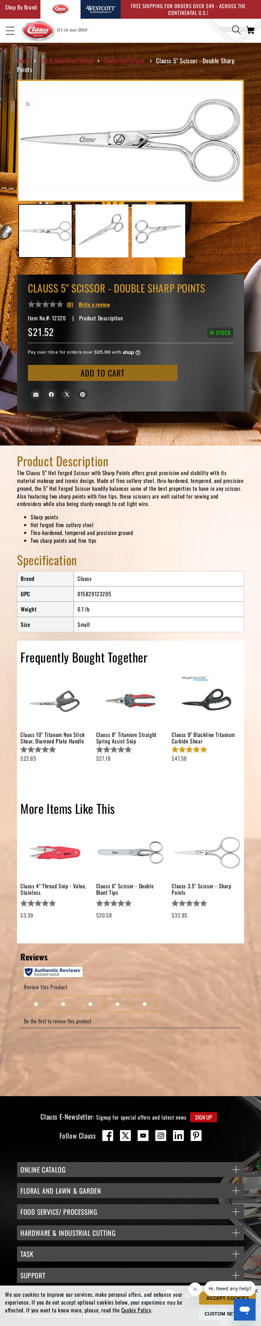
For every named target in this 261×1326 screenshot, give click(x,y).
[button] (10, 30)
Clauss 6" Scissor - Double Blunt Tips (125, 889)
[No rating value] (47, 304)
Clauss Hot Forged (124, 60)
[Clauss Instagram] (160, 1135)
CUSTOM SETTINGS (227, 1313)
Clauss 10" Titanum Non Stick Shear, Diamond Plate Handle (52, 738)
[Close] (256, 1291)
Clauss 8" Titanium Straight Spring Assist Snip (126, 738)
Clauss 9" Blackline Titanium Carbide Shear (203, 738)
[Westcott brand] (101, 9)
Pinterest (196, 1135)
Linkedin (178, 1135)
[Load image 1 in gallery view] (45, 231)
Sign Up (203, 1117)
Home (23, 60)
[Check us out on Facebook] (107, 1135)
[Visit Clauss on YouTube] (143, 1135)
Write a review (94, 304)
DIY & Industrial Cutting (66, 60)
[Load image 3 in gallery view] (158, 231)
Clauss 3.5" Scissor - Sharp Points (201, 889)
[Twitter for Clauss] (125, 1135)
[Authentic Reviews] (53, 972)
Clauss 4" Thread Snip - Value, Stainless (53, 889)
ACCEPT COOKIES (227, 1298)
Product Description (101, 318)
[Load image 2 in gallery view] (102, 231)
